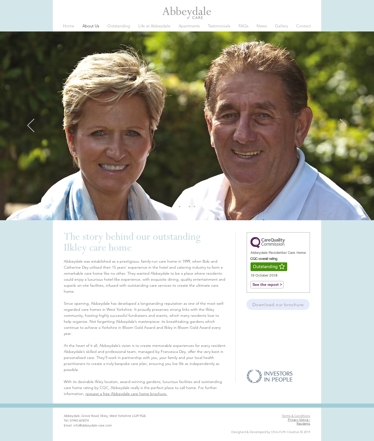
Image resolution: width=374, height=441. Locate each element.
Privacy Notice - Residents (299, 422)
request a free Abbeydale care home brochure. (126, 393)
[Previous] (30, 126)
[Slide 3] (189, 206)
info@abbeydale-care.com (92, 425)
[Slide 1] (179, 206)
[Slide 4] (194, 206)
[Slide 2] (184, 206)
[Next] (343, 126)
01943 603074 (79, 420)
